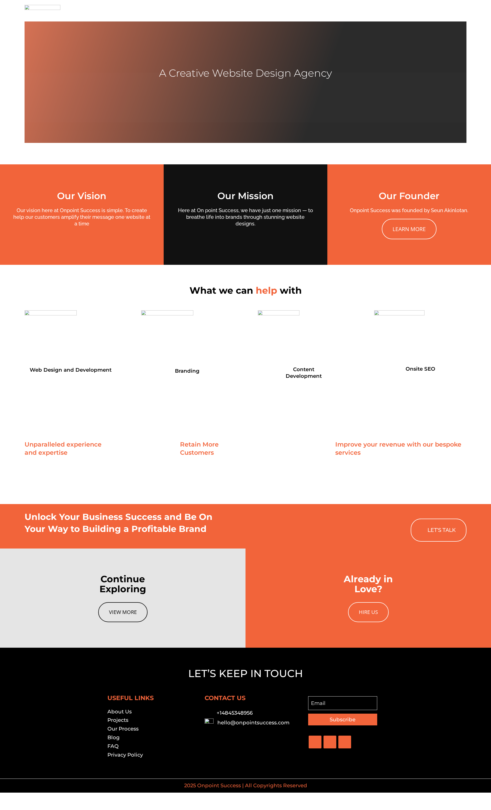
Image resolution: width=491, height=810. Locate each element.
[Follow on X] (329, 742)
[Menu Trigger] (459, 11)
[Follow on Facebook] (315, 742)
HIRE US (368, 612)
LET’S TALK (442, 530)
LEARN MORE (409, 229)
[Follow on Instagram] (344, 742)
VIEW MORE (123, 612)
